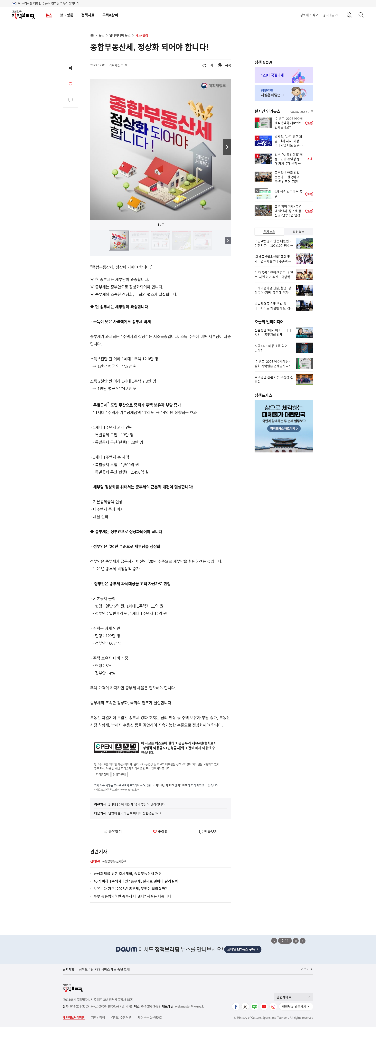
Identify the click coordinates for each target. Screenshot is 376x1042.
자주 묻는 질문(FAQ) (149, 1017)
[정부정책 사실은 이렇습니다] (284, 93)
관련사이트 (284, 997)
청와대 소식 (307, 15)
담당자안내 (119, 774)
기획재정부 (117, 65)
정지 (296, 941)
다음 (227, 147)
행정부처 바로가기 (294, 1006)
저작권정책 (102, 774)
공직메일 (328, 15)
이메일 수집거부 (121, 1017)
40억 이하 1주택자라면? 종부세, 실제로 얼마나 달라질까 (136, 881)
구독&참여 (110, 15)
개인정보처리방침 (74, 1017)
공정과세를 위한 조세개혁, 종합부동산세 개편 (128, 873)
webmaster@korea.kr (190, 1006)
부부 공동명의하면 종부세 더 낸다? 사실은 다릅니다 (132, 896)
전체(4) (95, 861)
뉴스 (49, 15)
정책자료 (88, 15)
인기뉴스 (269, 231)
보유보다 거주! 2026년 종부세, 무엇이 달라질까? (130, 888)
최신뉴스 (299, 231)
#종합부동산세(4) (114, 861)
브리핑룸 (66, 15)
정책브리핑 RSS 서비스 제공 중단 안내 (104, 969)
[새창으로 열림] (219, 65)
